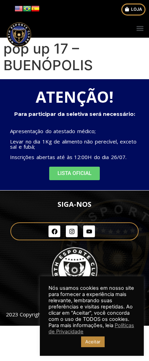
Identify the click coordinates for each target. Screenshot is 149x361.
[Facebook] (54, 231)
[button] (133, 9)
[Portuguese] (27, 11)
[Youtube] (89, 231)
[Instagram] (72, 231)
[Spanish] (35, 11)
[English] (19, 11)
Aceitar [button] (92, 341)
